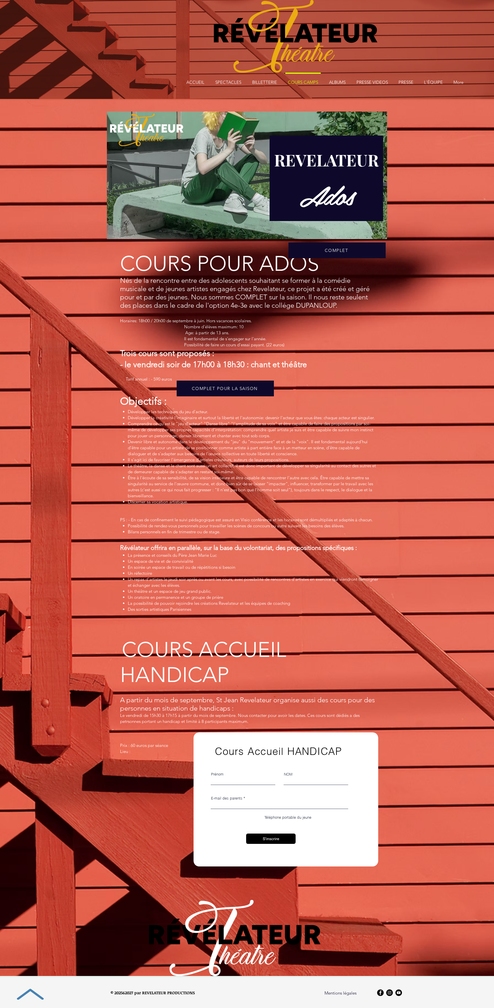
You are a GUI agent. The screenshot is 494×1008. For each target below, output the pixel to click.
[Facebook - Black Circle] (380, 992)
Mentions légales (340, 993)
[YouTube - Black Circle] (398, 992)
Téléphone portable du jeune (287, 817)
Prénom (217, 774)
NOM (288, 774)
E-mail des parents (226, 798)
